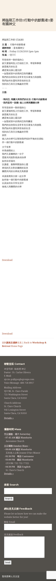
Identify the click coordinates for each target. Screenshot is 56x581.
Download (7, 260)
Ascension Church (15, 441)
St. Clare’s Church (15, 470)
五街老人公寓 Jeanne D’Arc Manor (23, 453)
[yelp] (45, 577)
